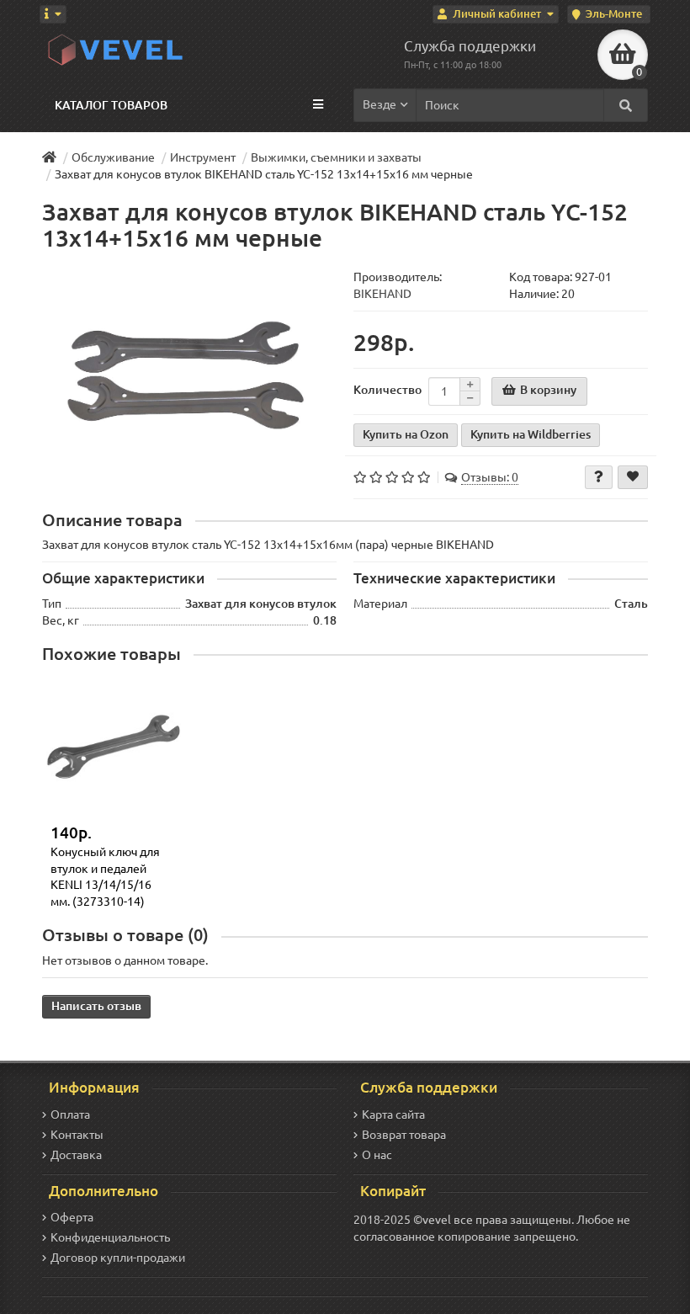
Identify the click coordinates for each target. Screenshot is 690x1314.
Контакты (77, 1134)
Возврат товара (404, 1134)
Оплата (70, 1114)
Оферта (71, 1217)
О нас (377, 1155)
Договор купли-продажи (117, 1257)
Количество (387, 389)
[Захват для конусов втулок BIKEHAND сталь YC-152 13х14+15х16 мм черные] (189, 375)
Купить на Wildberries (530, 434)
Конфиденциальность (110, 1237)
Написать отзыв (96, 1006)
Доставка (76, 1155)
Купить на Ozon (405, 434)
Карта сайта (393, 1114)
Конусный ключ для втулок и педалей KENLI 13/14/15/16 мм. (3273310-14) (105, 876)
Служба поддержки (470, 46)
